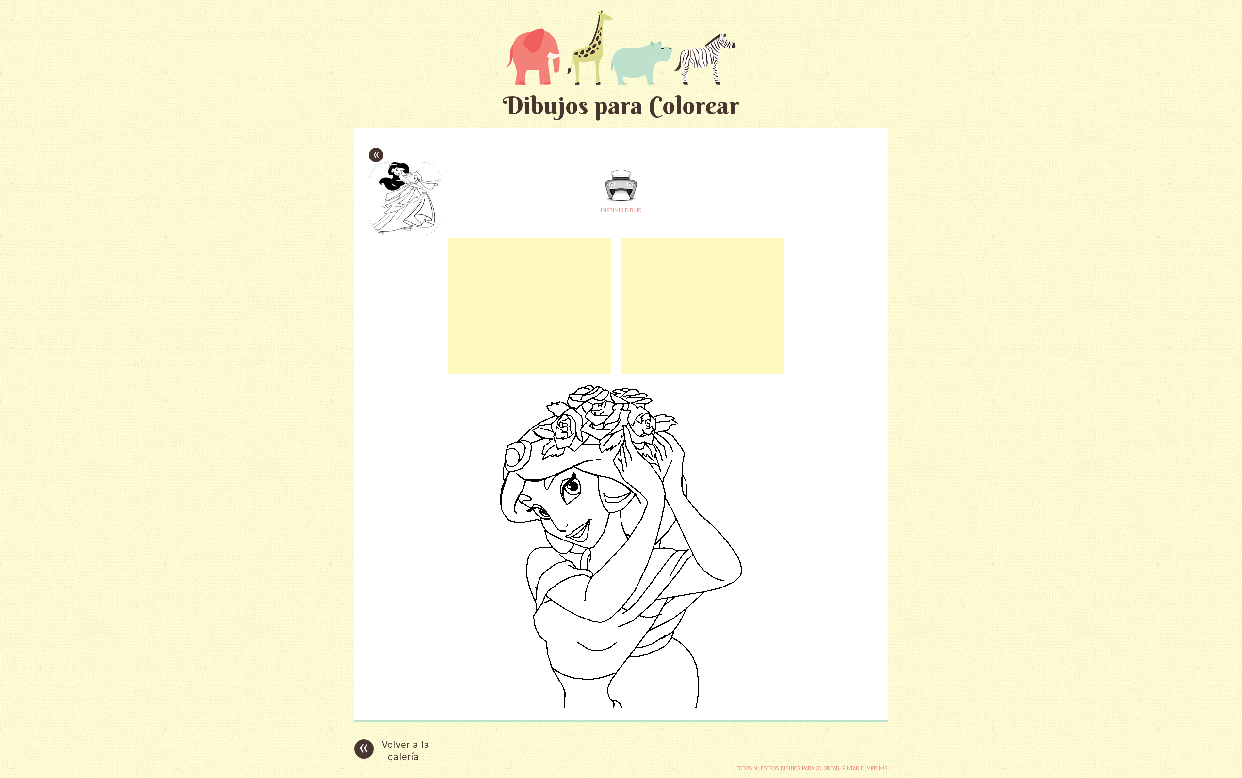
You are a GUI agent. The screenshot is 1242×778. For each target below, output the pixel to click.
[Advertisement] (529, 306)
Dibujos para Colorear (621, 105)
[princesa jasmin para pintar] (621, 705)
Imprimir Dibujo (621, 210)
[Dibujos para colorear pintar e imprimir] (621, 47)
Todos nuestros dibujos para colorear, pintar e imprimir (812, 768)
